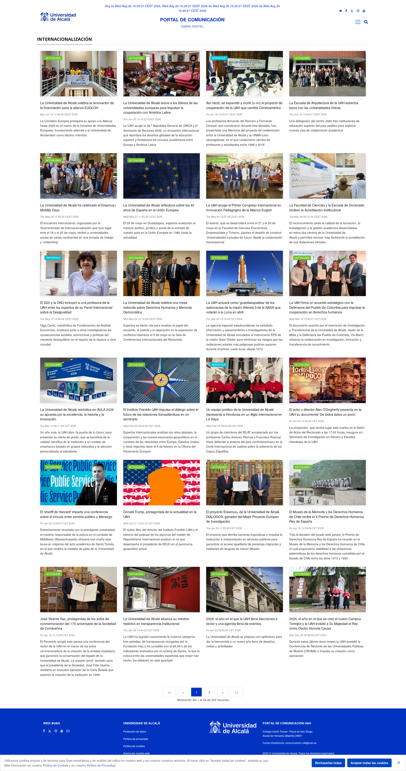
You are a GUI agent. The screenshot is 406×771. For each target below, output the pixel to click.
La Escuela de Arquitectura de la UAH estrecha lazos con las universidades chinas (323, 105)
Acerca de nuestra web (136, 753)
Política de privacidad (135, 739)
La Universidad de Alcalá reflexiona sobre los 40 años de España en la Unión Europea (158, 207)
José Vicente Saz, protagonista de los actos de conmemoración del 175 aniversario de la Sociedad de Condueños (78, 623)
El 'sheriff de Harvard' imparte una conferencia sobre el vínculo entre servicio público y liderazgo (76, 514)
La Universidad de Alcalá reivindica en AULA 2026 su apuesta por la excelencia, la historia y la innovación (77, 414)
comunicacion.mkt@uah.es (301, 743)
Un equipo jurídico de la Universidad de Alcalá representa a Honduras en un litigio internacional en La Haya (244, 414)
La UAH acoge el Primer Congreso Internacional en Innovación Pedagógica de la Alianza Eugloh (243, 207)
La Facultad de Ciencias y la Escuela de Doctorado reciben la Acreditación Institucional (326, 207)
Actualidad (53, 58)
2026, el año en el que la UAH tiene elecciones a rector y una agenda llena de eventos (241, 621)
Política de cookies (134, 746)
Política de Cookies (55, 765)
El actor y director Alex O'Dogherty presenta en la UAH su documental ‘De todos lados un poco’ (325, 412)
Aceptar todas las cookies (369, 763)
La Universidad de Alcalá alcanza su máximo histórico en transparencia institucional (156, 621)
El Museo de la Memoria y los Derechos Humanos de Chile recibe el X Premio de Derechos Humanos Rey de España (326, 516)
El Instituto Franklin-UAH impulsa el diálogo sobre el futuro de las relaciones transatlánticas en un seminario (160, 414)
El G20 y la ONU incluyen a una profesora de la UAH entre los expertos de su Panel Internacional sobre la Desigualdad (76, 307)
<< (169, 692)
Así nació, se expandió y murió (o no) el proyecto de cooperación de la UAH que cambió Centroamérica (244, 105)
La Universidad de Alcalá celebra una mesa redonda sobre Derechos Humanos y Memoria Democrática (157, 307)
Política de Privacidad (101, 765)
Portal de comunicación (192, 19)
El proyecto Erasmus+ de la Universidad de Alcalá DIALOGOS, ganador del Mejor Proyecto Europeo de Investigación (242, 516)
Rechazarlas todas (328, 763)
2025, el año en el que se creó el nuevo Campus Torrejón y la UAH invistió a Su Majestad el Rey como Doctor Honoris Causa (325, 623)
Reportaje (219, 58)
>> (236, 692)
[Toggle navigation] (358, 22)
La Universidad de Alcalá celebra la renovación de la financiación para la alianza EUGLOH (77, 105)
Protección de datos (134, 731)
